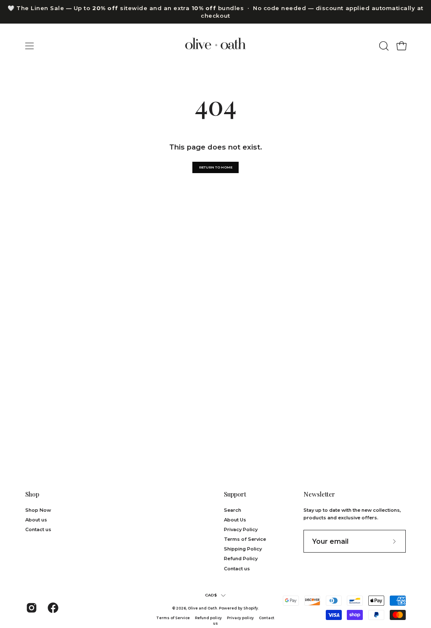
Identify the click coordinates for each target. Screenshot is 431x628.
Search (232, 510)
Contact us (38, 529)
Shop (32, 494)
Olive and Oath (202, 608)
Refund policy (208, 618)
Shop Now (38, 510)
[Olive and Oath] (215, 45)
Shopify (250, 608)
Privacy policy (241, 618)
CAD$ (211, 595)
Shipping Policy (243, 549)
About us (36, 520)
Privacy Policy (241, 529)
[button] (383, 46)
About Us (235, 520)
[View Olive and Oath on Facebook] (52, 607)
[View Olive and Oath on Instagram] (30, 607)
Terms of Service (245, 539)
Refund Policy (241, 559)
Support (235, 494)
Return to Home (215, 167)
